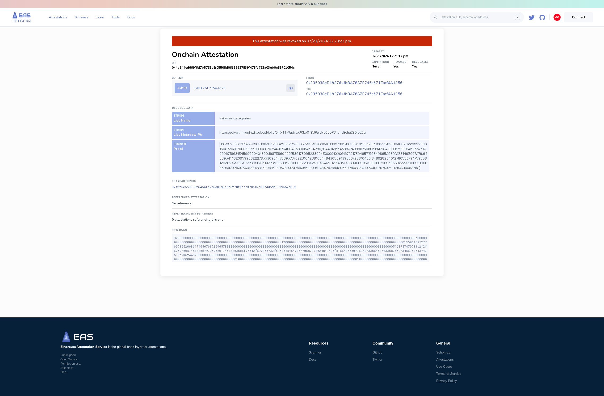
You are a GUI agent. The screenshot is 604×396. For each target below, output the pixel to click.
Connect (578, 17)
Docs (131, 17)
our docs (320, 4)
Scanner (315, 352)
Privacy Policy (446, 381)
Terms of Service (448, 373)
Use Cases (444, 366)
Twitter (377, 359)
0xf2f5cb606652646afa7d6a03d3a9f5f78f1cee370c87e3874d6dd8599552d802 (234, 187)
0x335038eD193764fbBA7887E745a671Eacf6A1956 (354, 94)
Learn (100, 17)
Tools (116, 17)
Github (377, 352)
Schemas (81, 17)
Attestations (58, 17)
